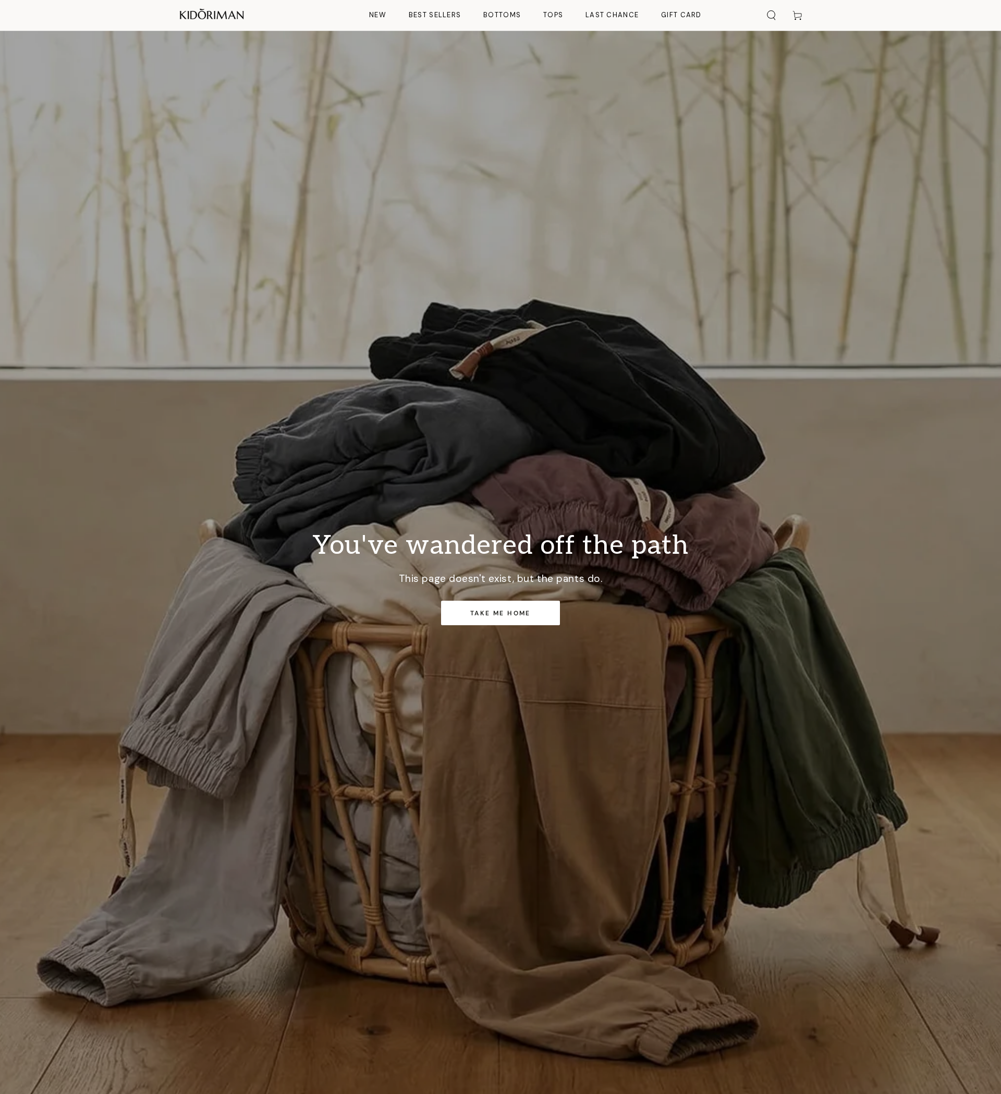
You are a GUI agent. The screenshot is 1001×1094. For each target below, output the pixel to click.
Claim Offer (396, 627)
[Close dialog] (696, 404)
